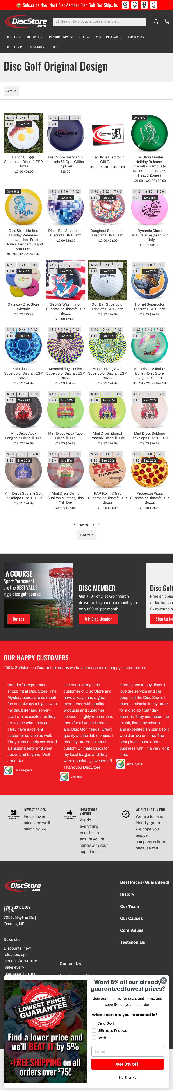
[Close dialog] (163, 980)
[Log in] (154, 21)
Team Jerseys (135, 37)
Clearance (113, 37)
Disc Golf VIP (13, 47)
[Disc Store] (26, 21)
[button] (23, 147)
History (127, 894)
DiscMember (35, 47)
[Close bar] (170, 3)
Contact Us (70, 963)
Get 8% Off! (127, 1064)
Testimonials (132, 942)
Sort (9, 90)
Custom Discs (59, 37)
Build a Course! (90, 37)
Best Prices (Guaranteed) (144, 882)
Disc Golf (10, 37)
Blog (53, 47)
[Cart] (164, 21)
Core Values (131, 930)
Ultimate (33, 37)
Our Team (129, 906)
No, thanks (127, 1077)
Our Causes (131, 918)
